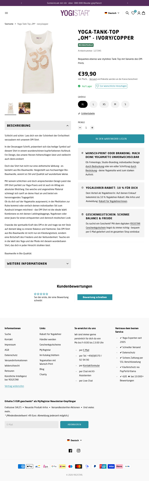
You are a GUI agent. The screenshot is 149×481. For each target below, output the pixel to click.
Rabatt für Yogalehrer (50, 334)
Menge (81, 122)
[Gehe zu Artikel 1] (10, 108)
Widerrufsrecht (12, 365)
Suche (8, 334)
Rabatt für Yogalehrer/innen (113, 201)
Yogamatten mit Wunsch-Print (48, 362)
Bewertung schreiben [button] (95, 297)
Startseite (9, 24)
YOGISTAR (77, 475)
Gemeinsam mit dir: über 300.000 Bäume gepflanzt (74, 3)
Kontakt (9, 339)
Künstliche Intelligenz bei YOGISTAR (16, 378)
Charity (43, 374)
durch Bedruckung (95, 166)
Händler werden (48, 339)
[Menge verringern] (80, 128)
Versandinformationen (16, 360)
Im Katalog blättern (49, 355)
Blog (42, 369)
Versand (93, 79)
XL (82, 104)
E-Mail (86, 350)
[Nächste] (127, 3)
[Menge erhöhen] (92, 128)
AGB (7, 349)
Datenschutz (11, 355)
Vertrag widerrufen (14, 386)
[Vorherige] (21, 3)
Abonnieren (74, 424)
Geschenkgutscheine (50, 344)
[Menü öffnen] (6, 13)
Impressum (10, 344)
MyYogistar (45, 349)
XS (104, 104)
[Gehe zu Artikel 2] (24, 108)
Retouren (9, 370)
